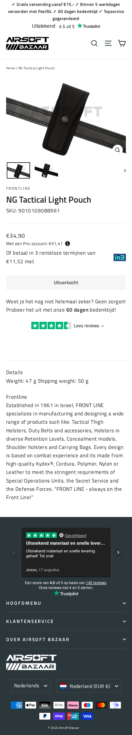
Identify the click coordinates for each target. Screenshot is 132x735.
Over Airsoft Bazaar (38, 639)
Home (10, 68)
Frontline (18, 188)
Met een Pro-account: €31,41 (34, 243)
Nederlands (26, 685)
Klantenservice (30, 621)
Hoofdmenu (23, 603)
